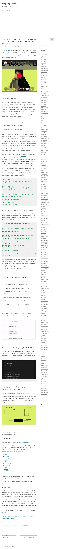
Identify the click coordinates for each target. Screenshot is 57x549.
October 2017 (44, 243)
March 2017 (43, 256)
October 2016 (44, 265)
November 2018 (44, 220)
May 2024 (43, 102)
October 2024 (44, 93)
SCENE (6, 469)
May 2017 (43, 252)
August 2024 (44, 97)
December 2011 (44, 369)
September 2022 (45, 138)
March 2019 (43, 213)
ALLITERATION (8, 463)
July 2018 (43, 227)
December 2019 (44, 197)
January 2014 (44, 324)
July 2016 (43, 270)
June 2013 (43, 336)
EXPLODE (6, 456)
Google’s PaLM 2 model (7, 387)
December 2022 (44, 133)
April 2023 (43, 125)
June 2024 (43, 100)
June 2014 (43, 315)
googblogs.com (9, 3)
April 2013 (43, 340)
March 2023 (43, 127)
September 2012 (45, 353)
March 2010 (43, 387)
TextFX (15, 57)
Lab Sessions (8, 50)
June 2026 (43, 57)
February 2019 (44, 215)
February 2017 (44, 258)
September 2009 (45, 395)
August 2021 (44, 161)
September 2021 (45, 159)
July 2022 (43, 141)
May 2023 (43, 124)
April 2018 (43, 233)
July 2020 (43, 184)
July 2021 (43, 163)
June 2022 (43, 143)
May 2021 (43, 166)
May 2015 (43, 295)
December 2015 (44, 283)
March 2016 (43, 277)
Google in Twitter (11, 10)
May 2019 (43, 209)
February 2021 (44, 172)
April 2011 (43, 381)
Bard (17, 154)
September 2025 (45, 73)
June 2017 (43, 251)
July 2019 (43, 206)
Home (3, 10)
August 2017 (44, 247)
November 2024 (44, 91)
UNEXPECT (7, 458)
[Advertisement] (28, 25)
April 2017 (43, 254)
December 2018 (44, 218)
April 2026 (43, 61)
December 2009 (44, 390)
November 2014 (44, 306)
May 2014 (43, 317)
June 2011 (43, 379)
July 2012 (43, 356)
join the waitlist (21, 451)
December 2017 (44, 240)
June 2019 (43, 208)
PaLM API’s (23, 156)
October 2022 (44, 136)
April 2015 (43, 297)
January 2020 (44, 195)
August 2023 (44, 118)
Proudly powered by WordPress (8, 546)
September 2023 (45, 116)
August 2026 (44, 54)
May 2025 (43, 81)
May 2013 (43, 338)
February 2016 (44, 279)
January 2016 (44, 281)
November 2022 (44, 134)
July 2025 (43, 77)
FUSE (5, 467)
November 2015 (44, 285)
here (18, 478)
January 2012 (44, 367)
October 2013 (44, 329)
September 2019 (45, 202)
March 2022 (43, 149)
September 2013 (45, 331)
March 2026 (43, 63)
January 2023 (44, 131)
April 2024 (43, 104)
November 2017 (44, 242)
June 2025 (43, 79)
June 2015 (43, 294)
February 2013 (44, 344)
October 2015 (44, 286)
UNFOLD (6, 470)
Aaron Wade (9, 47)
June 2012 (43, 358)
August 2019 (44, 204)
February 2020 (44, 193)
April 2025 (43, 82)
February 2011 (44, 385)
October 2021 (44, 158)
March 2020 (43, 192)
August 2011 (44, 376)
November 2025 (44, 70)
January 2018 (44, 238)
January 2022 (44, 152)
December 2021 (44, 154)
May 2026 (43, 59)
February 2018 (44, 236)
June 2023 (43, 122)
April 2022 (43, 147)
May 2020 (43, 188)
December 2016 (44, 261)
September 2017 (45, 245)
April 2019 (43, 211)
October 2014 (44, 308)
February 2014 (44, 322)
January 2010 (44, 388)
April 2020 (43, 190)
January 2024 (44, 109)
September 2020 (45, 181)
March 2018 (43, 234)
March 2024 (43, 106)
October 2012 (44, 351)
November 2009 (44, 392)
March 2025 (43, 84)
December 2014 (44, 304)
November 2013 (44, 328)
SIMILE (6, 454)
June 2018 (43, 229)
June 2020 (43, 186)
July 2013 (43, 335)
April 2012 (43, 361)
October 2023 (44, 115)
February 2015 (44, 301)
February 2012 (44, 365)
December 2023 (44, 111)
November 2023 (44, 113)
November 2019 (44, 199)
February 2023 (44, 129)
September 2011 (45, 374)
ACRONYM (7, 465)
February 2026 (44, 65)
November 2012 (44, 349)
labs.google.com (6, 512)
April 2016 (43, 276)
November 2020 (44, 177)
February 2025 (44, 86)
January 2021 (44, 174)
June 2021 (43, 165)
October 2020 (44, 179)
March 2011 (43, 383)
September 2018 (45, 224)
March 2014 (43, 320)
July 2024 (43, 99)
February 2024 (44, 107)
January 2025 (44, 88)
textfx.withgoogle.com (23, 442)
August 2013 (44, 333)
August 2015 (44, 290)
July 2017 (43, 249)
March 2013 (43, 342)
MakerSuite (4, 315)
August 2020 (44, 183)
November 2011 (44, 370)
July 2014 (43, 313)
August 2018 (44, 226)
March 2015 (43, 299)
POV (5, 462)
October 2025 (44, 72)
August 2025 (44, 75)
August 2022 (44, 140)
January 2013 (44, 345)
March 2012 (43, 363)
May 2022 (43, 145)
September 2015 (45, 288)
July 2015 (43, 292)
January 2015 (44, 302)
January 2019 (44, 217)
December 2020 (44, 175)
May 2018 (43, 231)
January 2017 (44, 260)
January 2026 (44, 66)
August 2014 (44, 311)
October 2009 (44, 394)
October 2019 (44, 200)
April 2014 (43, 319)
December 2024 (44, 90)
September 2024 (45, 95)
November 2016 (44, 263)
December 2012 (44, 347)
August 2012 (44, 354)
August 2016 (44, 268)
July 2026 (43, 56)
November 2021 (44, 156)
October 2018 (44, 222)
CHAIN (6, 460)
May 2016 (43, 274)
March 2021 (43, 170)
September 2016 (45, 267)
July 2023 (43, 120)
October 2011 (44, 372)
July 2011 (43, 378)
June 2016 (43, 272)
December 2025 (44, 68)
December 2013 (44, 326)
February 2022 (44, 150)
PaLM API (20, 387)
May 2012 (43, 360)
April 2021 (43, 168)
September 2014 (45, 310)
